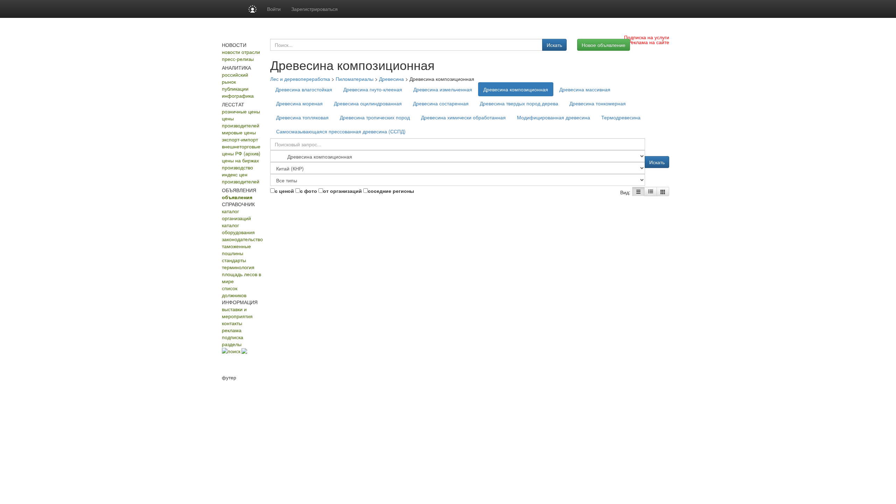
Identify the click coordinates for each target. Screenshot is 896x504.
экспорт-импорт (240, 139)
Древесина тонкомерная (597, 103)
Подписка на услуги (646, 37)
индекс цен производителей (240, 178)
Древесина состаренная (441, 103)
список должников (234, 292)
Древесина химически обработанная (463, 117)
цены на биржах (240, 160)
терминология (238, 267)
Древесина (391, 78)
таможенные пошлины (236, 250)
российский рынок (235, 78)
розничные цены (241, 111)
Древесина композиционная (515, 89)
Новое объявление (603, 44)
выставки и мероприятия (237, 313)
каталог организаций (236, 215)
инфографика (238, 95)
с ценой (284, 190)
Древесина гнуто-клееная (372, 89)
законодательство (242, 239)
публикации (235, 88)
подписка (232, 337)
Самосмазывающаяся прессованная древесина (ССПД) (341, 131)
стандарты (234, 260)
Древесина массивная (584, 89)
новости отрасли (241, 51)
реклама (231, 330)
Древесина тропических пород (375, 117)
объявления (237, 197)
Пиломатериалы (354, 78)
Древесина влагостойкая (303, 89)
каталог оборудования (238, 229)
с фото (308, 190)
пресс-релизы (238, 58)
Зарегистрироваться (314, 8)
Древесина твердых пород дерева (519, 103)
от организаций (342, 190)
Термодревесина (620, 117)
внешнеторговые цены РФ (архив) (241, 150)
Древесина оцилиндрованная (368, 103)
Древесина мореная (299, 103)
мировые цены (239, 132)
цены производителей (240, 122)
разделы (231, 344)
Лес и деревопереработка (300, 78)
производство (237, 167)
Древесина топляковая (302, 117)
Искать (554, 44)
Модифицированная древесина (553, 117)
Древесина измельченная (442, 89)
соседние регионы (391, 190)
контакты (232, 323)
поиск (233, 351)
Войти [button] (274, 8)
